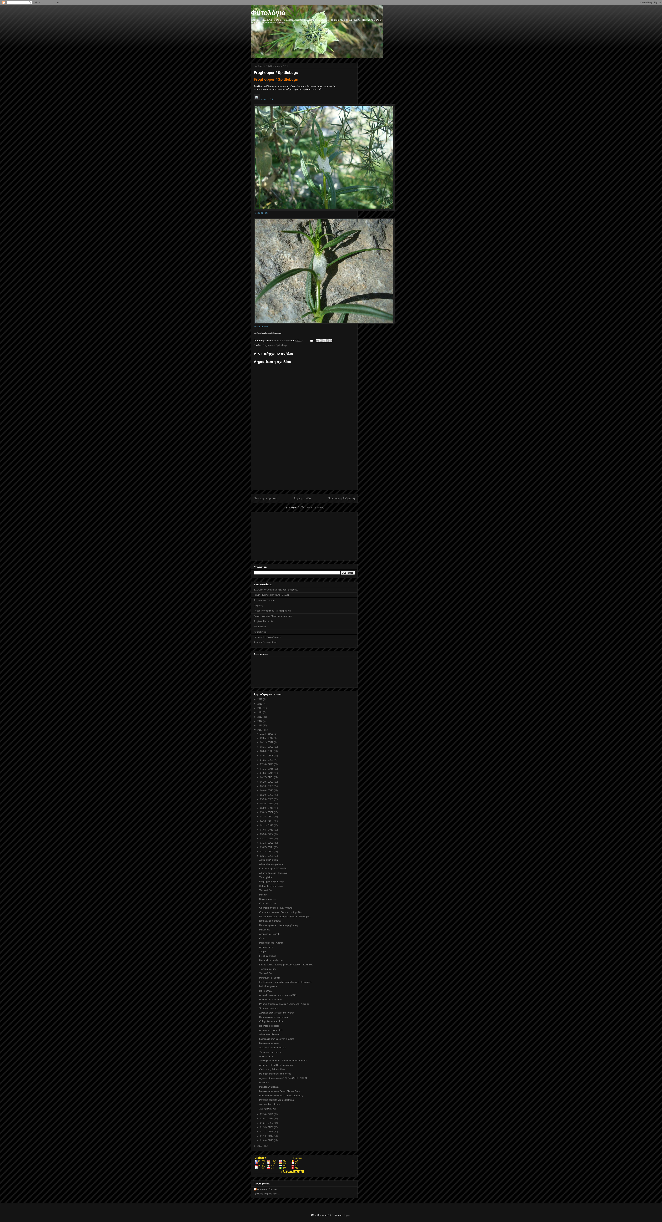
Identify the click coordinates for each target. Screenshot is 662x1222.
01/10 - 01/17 (267, 1136)
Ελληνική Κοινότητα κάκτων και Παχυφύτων (276, 589)
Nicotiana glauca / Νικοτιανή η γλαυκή (278, 925)
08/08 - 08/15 (267, 751)
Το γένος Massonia (263, 621)
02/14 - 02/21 (267, 1114)
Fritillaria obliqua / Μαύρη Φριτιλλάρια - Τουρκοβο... (285, 916)
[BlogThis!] (321, 340)
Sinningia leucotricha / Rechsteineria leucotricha (283, 1060)
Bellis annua (265, 991)
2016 (260, 703)
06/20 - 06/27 (267, 782)
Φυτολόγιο (268, 13)
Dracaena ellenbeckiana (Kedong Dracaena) (281, 1095)
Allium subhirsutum (268, 860)
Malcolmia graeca (268, 986)
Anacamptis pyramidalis (271, 1030)
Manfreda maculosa (269, 1043)
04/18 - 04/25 (267, 821)
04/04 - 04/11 (267, 829)
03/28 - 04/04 (267, 834)
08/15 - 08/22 (267, 747)
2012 (260, 721)
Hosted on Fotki (267, 99)
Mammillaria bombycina (271, 960)
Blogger (346, 1215)
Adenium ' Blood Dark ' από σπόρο (276, 1065)
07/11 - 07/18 (267, 768)
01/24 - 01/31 (267, 1127)
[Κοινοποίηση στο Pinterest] (330, 340)
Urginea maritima (267, 899)
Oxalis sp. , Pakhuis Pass (272, 1069)
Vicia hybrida (265, 877)
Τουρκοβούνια (266, 890)
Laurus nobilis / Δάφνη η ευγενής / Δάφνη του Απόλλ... (286, 964)
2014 (260, 712)
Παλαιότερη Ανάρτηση (341, 498)
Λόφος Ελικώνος (267, 1108)
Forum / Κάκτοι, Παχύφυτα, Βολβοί (271, 595)
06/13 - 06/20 (267, 786)
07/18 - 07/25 (267, 764)
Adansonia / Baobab (269, 934)
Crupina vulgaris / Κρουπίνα (273, 868)
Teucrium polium (267, 969)
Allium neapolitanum (269, 1034)
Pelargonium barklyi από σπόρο (275, 1073)
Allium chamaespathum (271, 864)
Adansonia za (266, 947)
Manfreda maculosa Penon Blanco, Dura (279, 1091)
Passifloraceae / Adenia (271, 942)
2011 (260, 725)
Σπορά (262, 951)
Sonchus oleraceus (268, 1008)
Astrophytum (260, 632)
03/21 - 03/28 (267, 838)
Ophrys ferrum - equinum (271, 1021)
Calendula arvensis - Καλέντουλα (276, 908)
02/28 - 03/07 (267, 851)
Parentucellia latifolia (269, 977)
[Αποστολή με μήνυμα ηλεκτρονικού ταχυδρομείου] (317, 340)
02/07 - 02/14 (267, 1118)
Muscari (263, 894)
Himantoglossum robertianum (273, 1017)
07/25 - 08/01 (267, 760)
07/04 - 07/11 (267, 773)
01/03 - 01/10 (267, 1140)
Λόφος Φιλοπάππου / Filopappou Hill (272, 610)
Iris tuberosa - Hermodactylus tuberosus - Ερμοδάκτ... (286, 982)
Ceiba (262, 938)
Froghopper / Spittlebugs (276, 79)
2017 (260, 699)
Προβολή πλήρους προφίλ (267, 1193)
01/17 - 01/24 (267, 1131)
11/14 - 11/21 (267, 733)
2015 (260, 708)
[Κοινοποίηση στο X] (324, 340)
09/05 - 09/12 (267, 738)
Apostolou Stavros (267, 1189)
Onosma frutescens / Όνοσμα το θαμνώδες (281, 912)
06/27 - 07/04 (267, 777)
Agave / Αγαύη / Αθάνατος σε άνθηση (273, 616)
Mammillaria (260, 626)
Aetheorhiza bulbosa (269, 1104)
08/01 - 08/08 (267, 755)
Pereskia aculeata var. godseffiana (276, 1100)
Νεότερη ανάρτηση (265, 498)
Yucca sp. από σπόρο (270, 1052)
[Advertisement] (304, 466)
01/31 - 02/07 (267, 1123)
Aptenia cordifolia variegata (272, 1047)
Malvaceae (264, 929)
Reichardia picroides (269, 1026)
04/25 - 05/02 (267, 816)
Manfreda (264, 1082)
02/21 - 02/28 (267, 856)
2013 (260, 717)
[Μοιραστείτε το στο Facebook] (327, 340)
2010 (260, 730)
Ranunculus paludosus (270, 999)
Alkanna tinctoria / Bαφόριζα (273, 873)
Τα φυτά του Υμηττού (264, 600)
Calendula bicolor (267, 903)
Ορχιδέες (258, 605)
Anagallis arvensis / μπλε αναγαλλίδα (278, 995)
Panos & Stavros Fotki (265, 642)
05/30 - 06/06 (267, 795)
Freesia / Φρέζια (267, 956)
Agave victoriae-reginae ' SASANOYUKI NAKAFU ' (284, 1078)
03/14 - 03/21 (267, 843)
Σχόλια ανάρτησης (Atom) (311, 507)
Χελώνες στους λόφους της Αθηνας (276, 1012)
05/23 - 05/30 (267, 799)
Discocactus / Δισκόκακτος (267, 637)
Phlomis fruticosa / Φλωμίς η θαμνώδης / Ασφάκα (284, 1004)
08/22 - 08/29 (267, 742)
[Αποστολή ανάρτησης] (311, 340)
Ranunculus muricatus (270, 921)
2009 (260, 1146)
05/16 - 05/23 (267, 803)
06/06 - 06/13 (267, 790)
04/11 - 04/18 (267, 825)
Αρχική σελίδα (302, 498)
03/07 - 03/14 (267, 847)
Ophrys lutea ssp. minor (271, 886)
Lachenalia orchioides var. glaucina (276, 1039)
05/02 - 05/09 (267, 812)
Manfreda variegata (268, 1087)
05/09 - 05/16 (267, 808)
